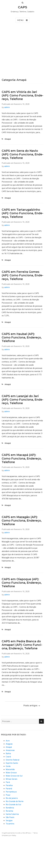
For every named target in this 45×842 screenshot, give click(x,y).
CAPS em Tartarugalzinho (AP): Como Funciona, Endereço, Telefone (22, 213)
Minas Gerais (11, 779)
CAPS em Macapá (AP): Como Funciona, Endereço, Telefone (22, 458)
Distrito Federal (12, 760)
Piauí (8, 795)
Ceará (8, 756)
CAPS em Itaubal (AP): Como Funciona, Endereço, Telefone (22, 337)
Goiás (8, 766)
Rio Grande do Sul (13, 804)
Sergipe (9, 820)
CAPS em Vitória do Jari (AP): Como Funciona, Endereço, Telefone (22, 95)
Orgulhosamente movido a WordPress (16, 833)
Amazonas (10, 750)
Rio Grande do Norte (14, 801)
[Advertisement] (22, 55)
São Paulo (10, 817)
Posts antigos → (31, 705)
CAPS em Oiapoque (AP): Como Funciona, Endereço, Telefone (22, 582)
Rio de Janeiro (12, 798)
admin (7, 107)
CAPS (22, 7)
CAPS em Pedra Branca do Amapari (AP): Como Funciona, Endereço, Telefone (22, 645)
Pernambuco (11, 791)
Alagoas (9, 744)
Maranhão (10, 769)
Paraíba (9, 785)
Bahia (8, 753)
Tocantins (10, 823)
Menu (20, 20)
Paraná (9, 788)
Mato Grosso (11, 772)
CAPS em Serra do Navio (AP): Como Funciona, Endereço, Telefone (22, 154)
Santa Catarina (12, 814)
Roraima (9, 811)
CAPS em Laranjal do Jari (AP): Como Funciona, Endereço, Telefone (22, 399)
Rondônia (10, 807)
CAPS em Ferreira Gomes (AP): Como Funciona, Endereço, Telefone (22, 275)
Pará (8, 782)
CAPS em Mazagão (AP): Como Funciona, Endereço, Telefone (22, 520)
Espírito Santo (12, 763)
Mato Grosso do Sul (14, 776)
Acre (8, 740)
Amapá (8, 139)
